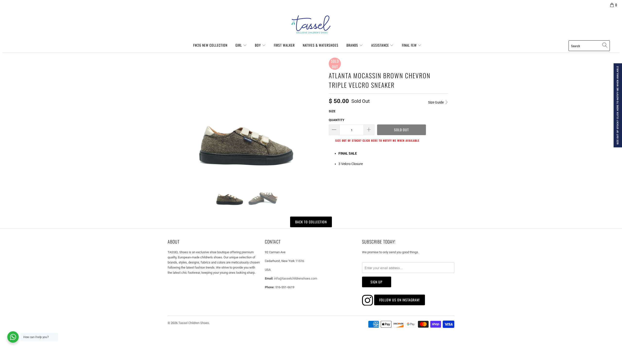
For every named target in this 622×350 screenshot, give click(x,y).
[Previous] (173, 112)
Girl (239, 45)
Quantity (336, 120)
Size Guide (436, 102)
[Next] (319, 112)
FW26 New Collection (210, 45)
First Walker (284, 45)
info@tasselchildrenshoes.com (295, 278)
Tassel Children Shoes (193, 323)
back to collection (311, 221)
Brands (352, 45)
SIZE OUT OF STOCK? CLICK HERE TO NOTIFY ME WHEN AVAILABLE (377, 140)
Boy (258, 45)
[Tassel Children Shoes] (311, 24)
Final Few (410, 45)
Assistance (380, 45)
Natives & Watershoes (320, 45)
